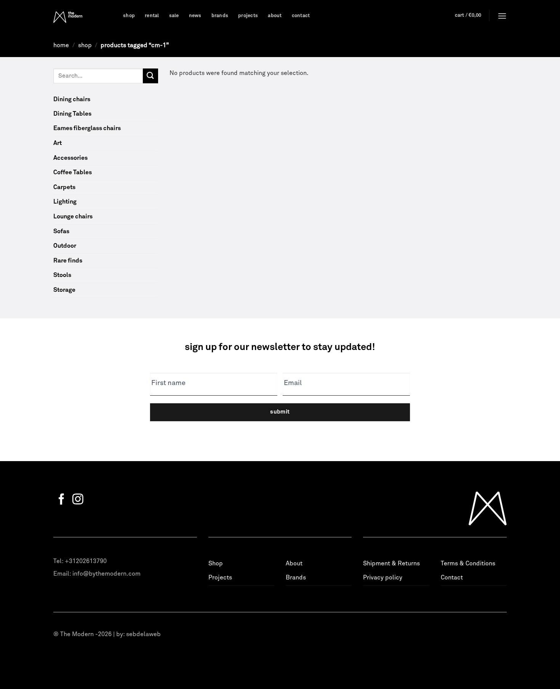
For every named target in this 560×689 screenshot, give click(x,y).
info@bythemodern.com (106, 574)
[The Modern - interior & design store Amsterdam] (82, 17)
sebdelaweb (143, 634)
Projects (248, 15)
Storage (64, 290)
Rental (152, 15)
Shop (129, 15)
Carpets (64, 187)
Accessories (70, 158)
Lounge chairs (73, 216)
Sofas (61, 231)
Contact (301, 15)
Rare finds (67, 261)
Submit (280, 412)
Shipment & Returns (391, 563)
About (275, 15)
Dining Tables (72, 114)
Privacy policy (382, 577)
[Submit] (150, 75)
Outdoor (64, 246)
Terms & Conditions (468, 563)
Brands (220, 15)
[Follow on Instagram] (77, 500)
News (195, 15)
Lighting (65, 202)
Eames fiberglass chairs (87, 128)
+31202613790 (86, 561)
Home (61, 45)
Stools (62, 275)
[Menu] (502, 15)
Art (57, 143)
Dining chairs (71, 99)
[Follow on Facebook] (61, 500)
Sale (174, 15)
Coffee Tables (72, 172)
